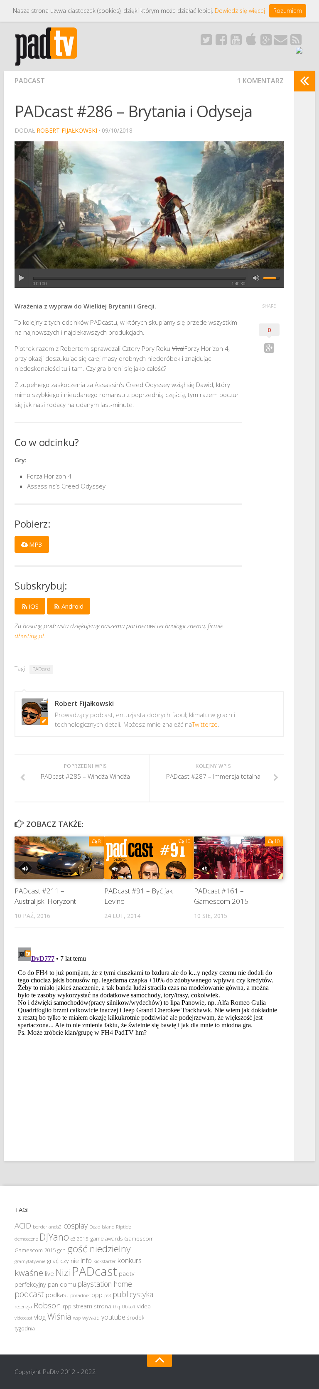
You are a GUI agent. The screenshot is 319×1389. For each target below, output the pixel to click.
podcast (29, 1294)
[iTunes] (251, 42)
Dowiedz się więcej (240, 11)
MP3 (34, 544)
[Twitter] (206, 42)
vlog (40, 1317)
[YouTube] (236, 42)
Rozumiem (287, 11)
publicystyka (133, 1294)
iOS (33, 606)
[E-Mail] (280, 42)
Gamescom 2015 (35, 1250)
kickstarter (104, 1261)
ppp (97, 1295)
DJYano (54, 1236)
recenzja (23, 1306)
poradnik (80, 1295)
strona (102, 1306)
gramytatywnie (30, 1261)
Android (71, 606)
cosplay (76, 1226)
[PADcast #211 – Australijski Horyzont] (59, 857)
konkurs (130, 1260)
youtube (113, 1317)
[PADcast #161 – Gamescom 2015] (238, 857)
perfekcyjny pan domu (45, 1284)
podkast (57, 1294)
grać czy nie (63, 1260)
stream (82, 1306)
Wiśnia (59, 1316)
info (86, 1260)
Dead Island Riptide (110, 1227)
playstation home (105, 1284)
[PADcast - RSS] (295, 42)
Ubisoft (128, 1307)
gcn (61, 1250)
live (49, 1273)
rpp (67, 1306)
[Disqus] (149, 1048)
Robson (47, 1305)
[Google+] (265, 42)
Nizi (63, 1272)
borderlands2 (47, 1227)
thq (116, 1307)
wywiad (91, 1317)
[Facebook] (221, 42)
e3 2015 (79, 1239)
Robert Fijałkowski (67, 130)
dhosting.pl (29, 636)
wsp (77, 1318)
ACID (23, 1225)
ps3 (107, 1295)
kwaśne (29, 1272)
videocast (23, 1318)
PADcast (30, 80)
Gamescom (139, 1238)
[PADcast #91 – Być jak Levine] (149, 857)
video (144, 1306)
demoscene (26, 1239)
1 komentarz (260, 80)
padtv (126, 1274)
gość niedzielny (98, 1248)
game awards (106, 1238)
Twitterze (205, 724)
